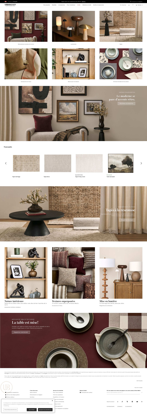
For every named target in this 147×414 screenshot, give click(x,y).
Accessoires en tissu (26, 81)
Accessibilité (128, 406)
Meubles (54, 5)
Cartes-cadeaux (10, 397)
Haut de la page (138, 387)
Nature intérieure (14, 301)
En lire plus (139, 380)
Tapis (121, 44)
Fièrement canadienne (13, 392)
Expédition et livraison (58, 397)
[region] (28, 406)
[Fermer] (52, 400)
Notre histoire (33, 392)
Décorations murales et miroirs (26, 44)
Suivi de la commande (58, 401)
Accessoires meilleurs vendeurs (13, 307)
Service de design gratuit (13, 394)
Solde (78, 5)
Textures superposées (63, 301)
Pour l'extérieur (71, 5)
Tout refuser (32, 409)
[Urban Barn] (6, 387)
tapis (42, 376)
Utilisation (119, 406)
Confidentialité (110, 406)
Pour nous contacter (58, 392)
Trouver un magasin (137, 1)
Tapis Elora (47, 176)
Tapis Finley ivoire (80, 176)
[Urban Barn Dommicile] (10, 5)
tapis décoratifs (16, 377)
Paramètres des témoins (10, 409)
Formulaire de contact (86, 392)
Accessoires (61, 5)
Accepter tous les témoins (45, 409)
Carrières (32, 397)
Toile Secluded (111, 176)
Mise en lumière (108, 301)
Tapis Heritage (16, 176)
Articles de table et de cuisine (121, 81)
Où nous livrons (57, 403)
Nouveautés (46, 5)
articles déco (75, 372)
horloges (7, 373)
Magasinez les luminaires (106, 305)
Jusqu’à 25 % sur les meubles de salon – (73, 1)
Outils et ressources (98, 5)
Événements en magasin (36, 394)
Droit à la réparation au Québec (60, 408)
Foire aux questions (58, 394)
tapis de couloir (28, 377)
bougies (45, 373)
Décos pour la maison (73, 81)
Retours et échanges (58, 399)
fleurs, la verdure (35, 373)
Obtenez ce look (86, 5)
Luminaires (73, 44)
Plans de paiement (58, 406)
